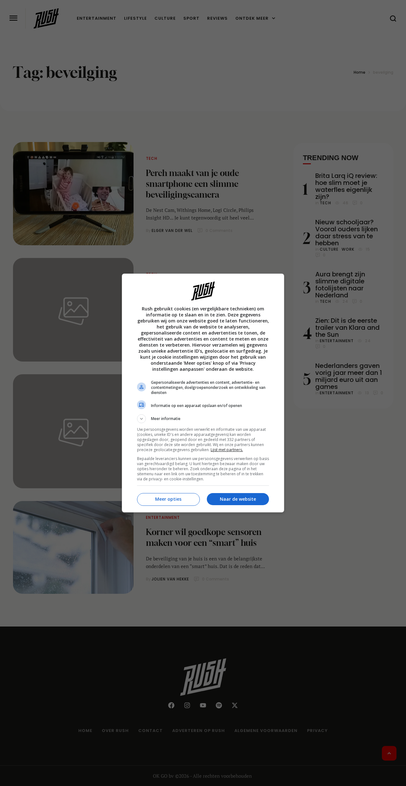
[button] (203, 418)
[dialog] (203, 393)
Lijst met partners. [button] (227, 449)
